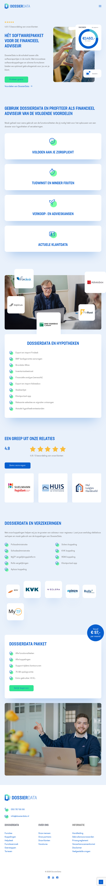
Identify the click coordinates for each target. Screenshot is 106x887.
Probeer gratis (16, 80)
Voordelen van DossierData (17, 86)
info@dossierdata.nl (20, 816)
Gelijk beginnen (21, 688)
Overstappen (10, 848)
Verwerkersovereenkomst (83, 844)
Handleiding (77, 833)
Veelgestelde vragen (81, 851)
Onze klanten (44, 841)
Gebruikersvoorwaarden (83, 837)
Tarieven (8, 851)
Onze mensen (44, 833)
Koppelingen (10, 837)
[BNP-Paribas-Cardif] (49, 324)
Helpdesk (9, 841)
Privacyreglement (80, 841)
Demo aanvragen (17, 465)
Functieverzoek (11, 844)
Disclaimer (77, 848)
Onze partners (44, 837)
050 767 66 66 (18, 810)
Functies (8, 833)
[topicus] (16, 304)
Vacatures (43, 844)
